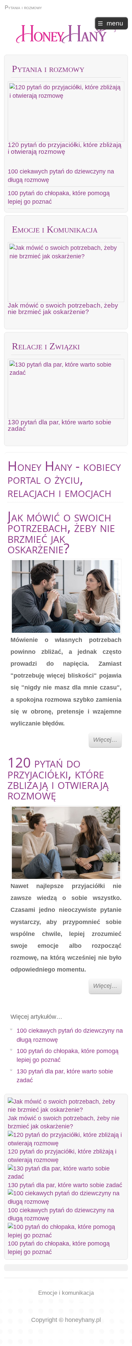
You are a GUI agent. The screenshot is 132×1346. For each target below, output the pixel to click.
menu (115, 23)
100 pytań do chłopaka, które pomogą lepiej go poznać (59, 197)
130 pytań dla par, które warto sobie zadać (59, 425)
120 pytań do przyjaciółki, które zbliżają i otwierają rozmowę (65, 148)
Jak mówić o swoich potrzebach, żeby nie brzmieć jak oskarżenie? (63, 308)
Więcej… (105, 739)
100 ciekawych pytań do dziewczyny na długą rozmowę (61, 175)
